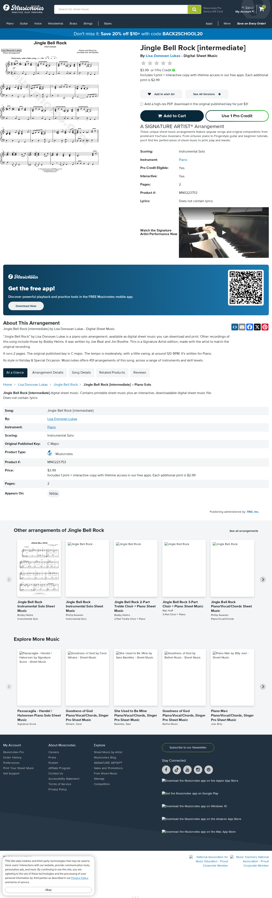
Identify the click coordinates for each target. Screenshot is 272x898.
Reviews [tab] (139, 372)
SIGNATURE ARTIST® (108, 762)
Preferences (11, 762)
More (229, 25)
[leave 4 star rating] (163, 63)
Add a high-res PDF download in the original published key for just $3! (196, 104)
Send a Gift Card (213, 11)
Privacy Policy (57, 789)
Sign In (249, 7)
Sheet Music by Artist (108, 752)
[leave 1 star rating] (143, 63)
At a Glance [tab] (15, 372)
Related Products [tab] (112, 372)
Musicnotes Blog (105, 757)
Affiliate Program (59, 768)
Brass (73, 23)
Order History (12, 757)
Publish (53, 762)
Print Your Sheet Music (18, 768)
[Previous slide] (9, 579)
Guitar (24, 23)
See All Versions (204, 94)
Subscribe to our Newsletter (188, 747)
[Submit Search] (194, 9)
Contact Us (55, 773)
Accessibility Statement (63, 778)
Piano (10, 23)
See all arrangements (244, 531)
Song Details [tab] (81, 372)
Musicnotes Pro (212, 8)
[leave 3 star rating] (156, 63)
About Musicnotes (61, 745)
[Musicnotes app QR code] (246, 290)
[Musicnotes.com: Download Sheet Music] (23, 8)
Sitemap (99, 778)
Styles (108, 23)
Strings (88, 23)
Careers (53, 752)
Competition (102, 784)
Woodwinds (55, 23)
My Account (243, 11)
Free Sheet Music (106, 773)
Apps (209, 23)
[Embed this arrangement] (234, 327)
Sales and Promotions (108, 768)
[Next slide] (263, 579)
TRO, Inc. (253, 511)
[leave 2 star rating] (150, 63)
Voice (38, 23)
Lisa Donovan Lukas (163, 56)
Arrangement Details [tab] (47, 372)
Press (52, 757)
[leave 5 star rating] (169, 63)
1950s (53, 493)
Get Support (11, 773)
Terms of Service (59, 784)
